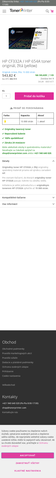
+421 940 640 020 (28, 1)
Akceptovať (27, 455)
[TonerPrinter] (21, 10)
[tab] (28, 161)
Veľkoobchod (8, 384)
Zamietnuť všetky (28, 463)
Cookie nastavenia (11, 375)
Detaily (5, 161)
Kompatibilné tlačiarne (14, 197)
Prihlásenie (7, 371)
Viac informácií (9, 204)
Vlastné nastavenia (27, 470)
